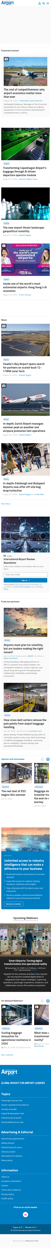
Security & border (9, 1109)
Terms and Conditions (23, 587)
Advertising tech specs (11, 1147)
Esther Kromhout (10, 658)
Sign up (24, 580)
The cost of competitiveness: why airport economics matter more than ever (24, 93)
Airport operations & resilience (15, 1105)
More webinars (7, 1055)
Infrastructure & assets (11, 1118)
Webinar (5, 1028)
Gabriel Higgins (25, 235)
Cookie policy (7, 1198)
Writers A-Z (30, 1227)
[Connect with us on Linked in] (25, 1214)
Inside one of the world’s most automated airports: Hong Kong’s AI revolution (25, 287)
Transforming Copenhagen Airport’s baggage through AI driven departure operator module (24, 171)
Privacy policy (7, 1194)
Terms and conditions (11, 1190)
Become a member (13, 904)
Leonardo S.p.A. (35, 731)
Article (6, 164)
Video (6, 279)
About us (5, 1176)
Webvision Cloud (32, 1241)
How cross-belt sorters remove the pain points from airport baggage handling (25, 723)
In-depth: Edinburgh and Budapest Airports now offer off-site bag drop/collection (24, 487)
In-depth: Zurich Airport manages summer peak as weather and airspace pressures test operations (24, 427)
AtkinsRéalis (39, 1046)
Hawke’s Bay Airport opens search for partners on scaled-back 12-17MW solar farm (24, 367)
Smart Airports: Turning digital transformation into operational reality (25, 962)
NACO (30, 656)
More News (6, 504)
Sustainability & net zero (12, 1122)
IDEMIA (34, 970)
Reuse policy (7, 1160)
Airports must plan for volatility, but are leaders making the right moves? (23, 648)
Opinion (5, 787)
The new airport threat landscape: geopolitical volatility (23, 229)
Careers (4, 1185)
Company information (11, 1181)
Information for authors (11, 1156)
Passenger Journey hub (11, 1100)
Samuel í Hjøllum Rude (28, 179)
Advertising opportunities (12, 1138)
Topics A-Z (17, 1227)
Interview (39, 787)
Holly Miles (40, 494)
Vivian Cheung (25, 295)
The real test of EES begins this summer (13, 793)
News (6, 360)
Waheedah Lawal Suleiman (31, 101)
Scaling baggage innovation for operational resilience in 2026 (16, 1038)
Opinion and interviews (12, 759)
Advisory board (8, 1151)
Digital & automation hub (12, 1113)
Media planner (7, 1143)
